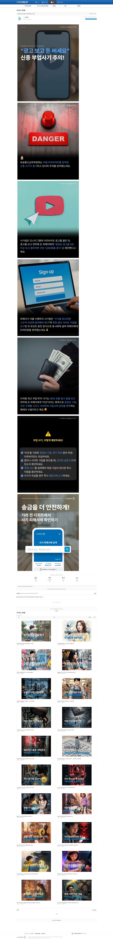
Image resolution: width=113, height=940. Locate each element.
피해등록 (45, 2)
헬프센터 (60, 2)
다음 (56, 913)
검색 (37, 2)
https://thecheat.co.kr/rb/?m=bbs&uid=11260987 (29, 593)
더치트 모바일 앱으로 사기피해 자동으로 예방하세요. (56, 589)
